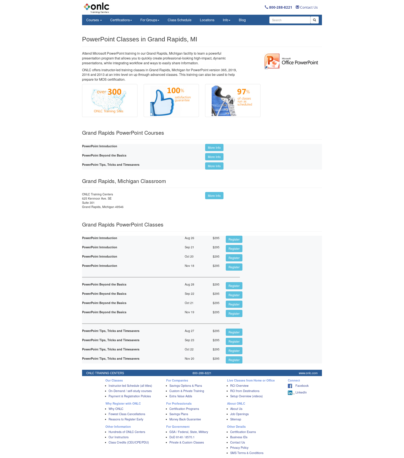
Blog (242, 19)
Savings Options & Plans (185, 385)
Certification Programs (184, 409)
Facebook (300, 385)
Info (225, 19)
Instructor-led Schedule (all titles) (130, 385)
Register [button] (234, 239)
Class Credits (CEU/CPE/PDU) (129, 442)
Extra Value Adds (180, 396)
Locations (207, 19)
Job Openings (239, 414)
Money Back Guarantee (185, 419)
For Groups (148, 19)
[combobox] (289, 20)
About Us (236, 409)
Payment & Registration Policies (130, 396)
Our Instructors (119, 437)
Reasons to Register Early (126, 419)
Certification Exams (243, 432)
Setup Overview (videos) (246, 396)
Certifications (120, 19)
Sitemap (235, 419)
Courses (93, 19)
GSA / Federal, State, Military (188, 432)
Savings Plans (178, 414)
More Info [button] (214, 147)
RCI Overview (239, 385)
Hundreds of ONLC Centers (127, 432)
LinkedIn (301, 392)
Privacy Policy (239, 447)
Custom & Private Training (186, 391)
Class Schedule (179, 19)
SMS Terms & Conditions (246, 453)
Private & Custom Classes (186, 442)
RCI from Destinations (244, 391)
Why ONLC (116, 409)
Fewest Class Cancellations (127, 414)
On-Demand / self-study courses (130, 391)
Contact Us (308, 7)
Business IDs (238, 437)
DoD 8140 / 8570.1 (182, 437)
